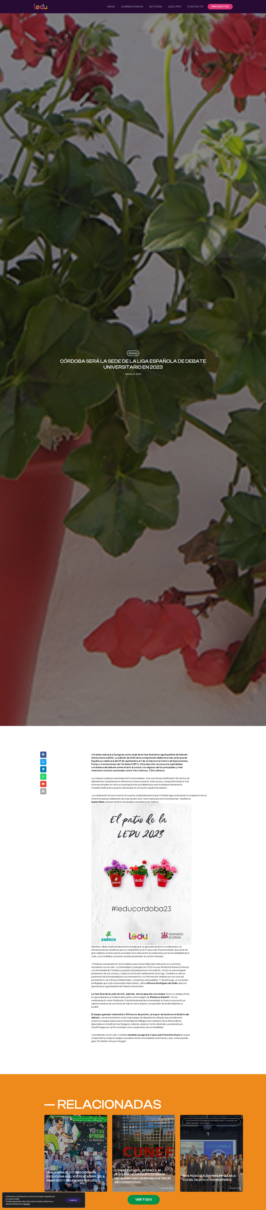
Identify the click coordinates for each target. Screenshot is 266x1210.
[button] (43, 755)
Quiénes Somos (132, 6)
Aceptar (73, 1200)
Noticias (155, 6)
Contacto (195, 6)
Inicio (111, 6)
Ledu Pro (174, 6)
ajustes (27, 1204)
